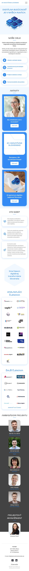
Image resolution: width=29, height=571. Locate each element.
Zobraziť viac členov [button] (14, 407)
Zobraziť (14, 125)
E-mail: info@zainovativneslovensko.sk (14, 556)
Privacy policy (14, 564)
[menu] (26, 2)
